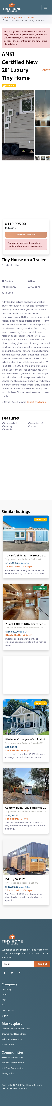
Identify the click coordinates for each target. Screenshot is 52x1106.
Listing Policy (8, 1044)
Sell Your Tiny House (12, 1039)
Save (47, 70)
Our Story (6, 989)
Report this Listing (36, 402)
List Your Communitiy (12, 1068)
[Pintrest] (20, 973)
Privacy (23, 1088)
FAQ (4, 999)
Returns (14, 1088)
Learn (4, 994)
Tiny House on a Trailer (22, 17)
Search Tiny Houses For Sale (16, 1028)
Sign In (5, 1015)
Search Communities (12, 1057)
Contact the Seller (26, 234)
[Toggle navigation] (45, 7)
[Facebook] (4, 973)
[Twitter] (12, 973)
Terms (5, 1088)
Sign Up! (42, 964)
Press (4, 1005)
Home (5, 17)
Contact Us (8, 1010)
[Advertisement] (26, 190)
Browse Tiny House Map (14, 1033)
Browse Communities (13, 1062)
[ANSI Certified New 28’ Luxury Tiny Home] (18, 125)
